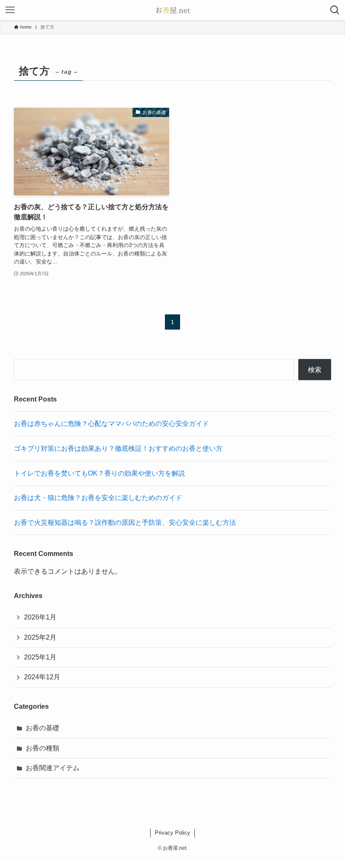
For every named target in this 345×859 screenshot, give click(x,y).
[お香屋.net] (172, 10)
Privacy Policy (172, 833)
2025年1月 (40, 657)
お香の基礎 (42, 727)
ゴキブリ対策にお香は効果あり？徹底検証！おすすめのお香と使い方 (118, 448)
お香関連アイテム (53, 767)
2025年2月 (40, 637)
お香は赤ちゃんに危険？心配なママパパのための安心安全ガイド (111, 423)
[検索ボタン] (335, 10)
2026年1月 (40, 617)
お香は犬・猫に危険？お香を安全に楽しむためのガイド (98, 497)
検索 (314, 369)
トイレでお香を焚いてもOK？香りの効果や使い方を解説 (99, 473)
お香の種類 (42, 748)
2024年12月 (42, 677)
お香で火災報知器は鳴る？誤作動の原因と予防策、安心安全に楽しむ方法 (125, 522)
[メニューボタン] (10, 10)
